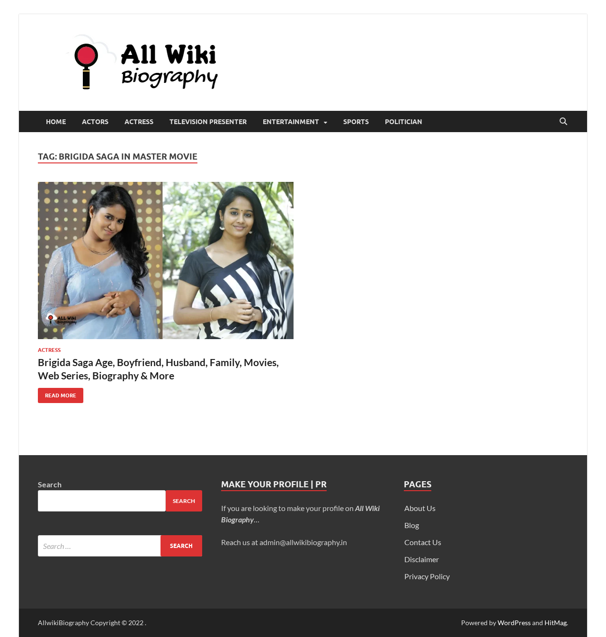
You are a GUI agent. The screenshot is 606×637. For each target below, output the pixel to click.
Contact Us (422, 542)
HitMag (555, 623)
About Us (420, 507)
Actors (95, 122)
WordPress (514, 623)
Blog (411, 524)
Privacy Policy (427, 576)
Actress (139, 122)
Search (50, 484)
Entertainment (291, 122)
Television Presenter (208, 122)
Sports (356, 122)
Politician (403, 122)
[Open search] (563, 122)
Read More (57, 393)
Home (56, 122)
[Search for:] (120, 545)
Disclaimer (421, 559)
